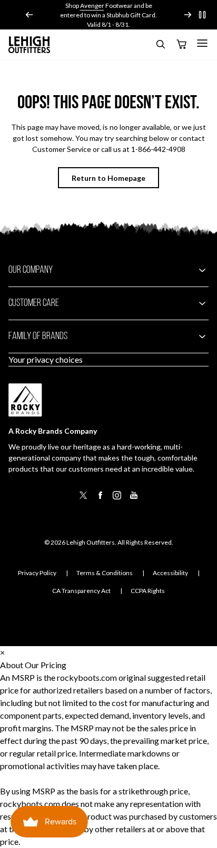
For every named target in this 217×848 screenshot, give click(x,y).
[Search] (160, 46)
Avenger (92, 5)
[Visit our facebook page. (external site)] (100, 498)
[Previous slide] (29, 14)
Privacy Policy (37, 573)
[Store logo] (29, 44)
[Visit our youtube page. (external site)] (133, 498)
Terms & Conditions (104, 573)
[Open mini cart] (181, 45)
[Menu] (202, 43)
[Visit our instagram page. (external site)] (117, 498)
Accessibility (170, 573)
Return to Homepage (108, 177)
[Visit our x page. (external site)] (83, 498)
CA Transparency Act (81, 591)
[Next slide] (187, 14)
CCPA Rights (148, 591)
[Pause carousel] (202, 14)
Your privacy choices (45, 359)
